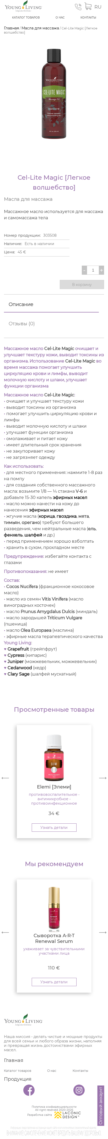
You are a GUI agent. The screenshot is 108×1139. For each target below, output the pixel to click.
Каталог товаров (26, 17)
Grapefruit (18, 649)
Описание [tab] (21, 304)
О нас (60, 17)
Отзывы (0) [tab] (22, 324)
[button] (103, 778)
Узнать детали (54, 827)
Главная (11, 28)
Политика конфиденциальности (54, 1107)
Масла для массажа (40, 28)
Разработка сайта (39, 1115)
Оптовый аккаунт (100, 1106)
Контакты (88, 17)
